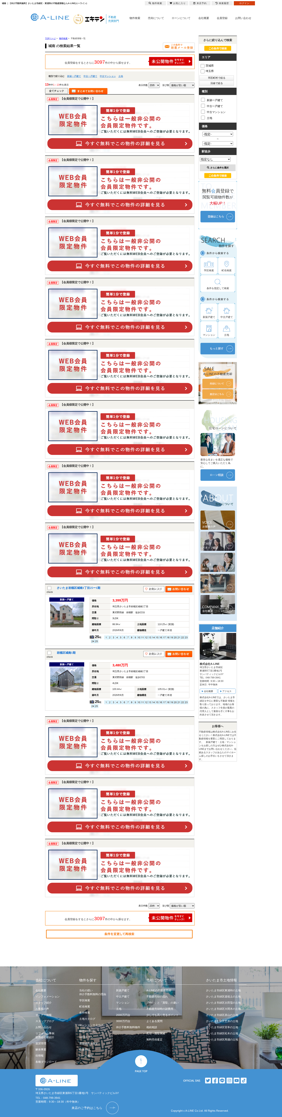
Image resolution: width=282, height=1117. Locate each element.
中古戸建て (122, 996)
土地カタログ (87, 1018)
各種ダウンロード (46, 1061)
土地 (120, 76)
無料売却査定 (154, 1039)
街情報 (39, 1055)
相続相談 (151, 1027)
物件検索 (134, 18)
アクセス (227, 691)
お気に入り (179, 3)
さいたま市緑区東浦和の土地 (223, 990)
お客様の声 (42, 1008)
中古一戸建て (90, 76)
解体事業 (40, 1049)
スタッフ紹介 (43, 1002)
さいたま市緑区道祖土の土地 (223, 996)
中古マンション (108, 76)
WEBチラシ (86, 1037)
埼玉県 (210, 71)
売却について (156, 18)
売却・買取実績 (155, 1033)
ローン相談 (86, 1055)
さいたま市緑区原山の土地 (222, 1014)
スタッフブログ (44, 1021)
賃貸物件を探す (88, 1043)
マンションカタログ (91, 1024)
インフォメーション (47, 996)
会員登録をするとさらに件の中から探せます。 (98, 62)
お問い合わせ (243, 18)
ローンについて (181, 18)
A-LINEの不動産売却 (158, 990)
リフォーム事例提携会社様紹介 (44, 1035)
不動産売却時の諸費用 (159, 1008)
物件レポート (87, 1031)
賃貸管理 (40, 1043)
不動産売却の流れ (157, 996)
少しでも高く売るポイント (162, 1014)
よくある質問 (154, 1021)
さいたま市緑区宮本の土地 (222, 1027)
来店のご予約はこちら (87, 1108)
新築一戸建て (74, 76)
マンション (122, 1002)
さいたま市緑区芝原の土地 (222, 1021)
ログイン (244, 3)
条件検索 (84, 1012)
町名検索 (84, 1006)
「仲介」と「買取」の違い (162, 1002)
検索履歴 (224, 3)
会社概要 (203, 18)
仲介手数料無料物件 (128, 1027)
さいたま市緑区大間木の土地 (223, 1008)
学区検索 (84, 1000)
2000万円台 (123, 1014)
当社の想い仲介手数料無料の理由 (92, 992)
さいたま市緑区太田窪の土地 (223, 1002)
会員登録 (222, 18)
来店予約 (202, 3)
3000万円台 (123, 1021)
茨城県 (210, 65)
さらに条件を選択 (219, 167)
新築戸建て (122, 990)
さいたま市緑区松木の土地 (222, 1033)
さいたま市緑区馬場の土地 (222, 1039)
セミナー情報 (43, 1014)
